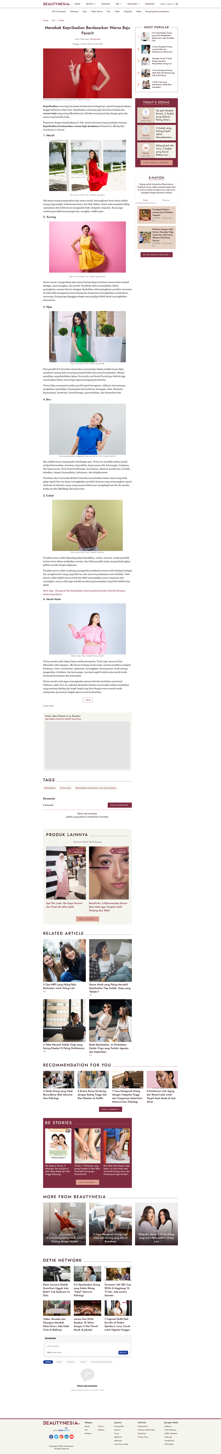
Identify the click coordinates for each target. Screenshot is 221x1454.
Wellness (101, 1430)
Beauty (87, 1426)
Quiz (85, 11)
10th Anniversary (59, 11)
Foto (108, 11)
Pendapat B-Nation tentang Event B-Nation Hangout (162, 212)
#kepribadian (50, 787)
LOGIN (162, 4)
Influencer (74, 11)
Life (53, 20)
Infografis (128, 11)
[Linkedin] (66, 1437)
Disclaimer (142, 1433)
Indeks (138, 11)
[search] (177, 4)
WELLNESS (132, 3)
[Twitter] (56, 1437)
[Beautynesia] (56, 4)
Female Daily (169, 1440)
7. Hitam (87, 700)
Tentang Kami (143, 1426)
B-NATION (149, 3)
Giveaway (165, 200)
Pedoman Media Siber (146, 1430)
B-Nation (88, 1433)
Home (45, 20)
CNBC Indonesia (170, 1433)
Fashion (101, 1426)
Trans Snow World (121, 1444)
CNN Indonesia (170, 1430)
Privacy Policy (143, 1437)
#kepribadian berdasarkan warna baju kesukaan (95, 787)
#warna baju (65, 787)
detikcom (167, 1426)
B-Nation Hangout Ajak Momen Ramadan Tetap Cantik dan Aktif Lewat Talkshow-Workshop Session (162, 235)
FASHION (105, 3)
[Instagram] (61, 1437)
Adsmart (117, 1430)
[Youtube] (72, 1437)
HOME (77, 3)
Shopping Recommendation (157, 11)
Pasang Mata (119, 1426)
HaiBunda (168, 1437)
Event (145, 200)
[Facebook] (51, 1437)
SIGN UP (170, 4)
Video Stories (96, 11)
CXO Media (168, 1444)
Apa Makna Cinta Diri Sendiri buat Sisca (63, 718)
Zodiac (61, 20)
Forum (116, 1433)
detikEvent (118, 1440)
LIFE (118, 3)
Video (117, 11)
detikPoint (118, 1437)
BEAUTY (90, 3)
